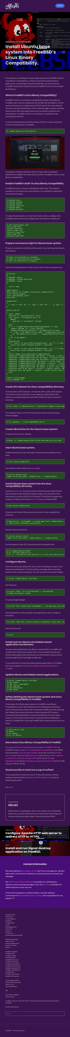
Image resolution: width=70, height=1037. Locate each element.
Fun (6, 925)
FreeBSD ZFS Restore (12, 976)
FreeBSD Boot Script (12, 960)
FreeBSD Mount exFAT (12, 964)
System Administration (21, 42)
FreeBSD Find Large (11, 962)
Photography (9, 927)
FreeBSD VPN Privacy (12, 974)
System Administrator (12, 943)
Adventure (8, 914)
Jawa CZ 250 (9, 984)
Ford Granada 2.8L (11, 986)
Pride (7, 931)
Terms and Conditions (12, 994)
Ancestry (8, 916)
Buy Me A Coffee (34, 895)
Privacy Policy (9, 997)
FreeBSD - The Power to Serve (14, 1030)
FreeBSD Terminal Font (12, 970)
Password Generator (11, 939)
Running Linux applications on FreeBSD (42, 761)
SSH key (46, 884)
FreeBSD (8, 42)
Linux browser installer (28, 753)
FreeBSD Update (10, 956)
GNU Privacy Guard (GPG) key (20, 882)
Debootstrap (16, 491)
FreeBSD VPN (9, 972)
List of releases (38, 499)
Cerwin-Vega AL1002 (12, 980)
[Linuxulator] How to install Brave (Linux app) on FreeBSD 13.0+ (31, 747)
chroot (34, 468)
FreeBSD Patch (10, 953)
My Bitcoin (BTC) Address (38, 777)
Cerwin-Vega (9, 919)
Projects (8, 933)
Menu (60, 5)
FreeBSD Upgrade (11, 951)
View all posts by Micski (45, 816)
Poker (7, 929)
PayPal (22, 895)
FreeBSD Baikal (10, 958)
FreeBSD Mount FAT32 (12, 966)
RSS (6, 990)
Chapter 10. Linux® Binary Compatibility (36, 750)
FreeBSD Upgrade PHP (12, 968)
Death (7, 921)
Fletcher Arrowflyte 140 (13, 982)
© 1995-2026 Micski (12, 1007)
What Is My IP (9, 941)
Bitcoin (7, 947)
